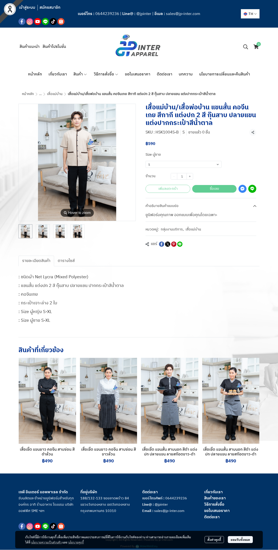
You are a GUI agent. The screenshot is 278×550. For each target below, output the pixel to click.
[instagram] (29, 21)
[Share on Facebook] (161, 244)
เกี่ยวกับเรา (213, 492)
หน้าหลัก (28, 94)
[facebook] (21, 21)
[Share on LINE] (179, 244)
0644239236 (107, 14)
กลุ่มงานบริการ (172, 229)
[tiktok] (53, 21)
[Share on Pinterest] (173, 244)
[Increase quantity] (190, 176)
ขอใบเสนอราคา (217, 511)
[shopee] (61, 21)
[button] (250, 13)
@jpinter (143, 14)
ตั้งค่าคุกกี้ (214, 540)
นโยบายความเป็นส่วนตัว (46, 542)
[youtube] (37, 21)
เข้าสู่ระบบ (27, 7)
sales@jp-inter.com (183, 14)
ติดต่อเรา (212, 517)
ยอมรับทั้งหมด (240, 540)
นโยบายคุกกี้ (76, 542)
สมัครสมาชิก (50, 7)
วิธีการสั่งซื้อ (214, 504)
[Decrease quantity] (174, 176)
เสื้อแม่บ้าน (55, 94)
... (40, 94)
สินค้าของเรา (215, 498)
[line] (45, 21)
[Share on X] (167, 244)
